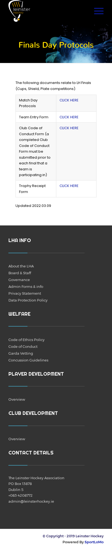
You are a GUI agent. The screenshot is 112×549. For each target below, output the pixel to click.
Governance (19, 279)
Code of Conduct (23, 346)
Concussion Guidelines (28, 360)
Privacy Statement (24, 293)
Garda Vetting (20, 353)
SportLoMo (94, 542)
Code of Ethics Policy (26, 339)
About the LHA (21, 266)
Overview (16, 399)
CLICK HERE (69, 100)
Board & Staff (19, 273)
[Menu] (96, 11)
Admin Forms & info (25, 286)
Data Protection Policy (28, 300)
